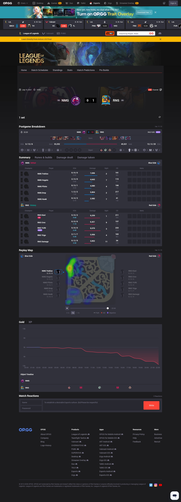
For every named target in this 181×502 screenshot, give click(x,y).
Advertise (158, 438)
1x (73, 313)
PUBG (73, 449)
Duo (73, 464)
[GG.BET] (109, 33)
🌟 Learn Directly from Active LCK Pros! (35, 39)
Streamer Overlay (78, 460)
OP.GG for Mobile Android (110, 434)
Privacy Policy (139, 434)
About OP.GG (46, 434)
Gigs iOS (103, 460)
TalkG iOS (103, 467)
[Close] (155, 12)
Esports (74, 471)
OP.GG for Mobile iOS (108, 438)
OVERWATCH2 (77, 445)
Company (44, 438)
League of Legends (79, 434)
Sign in (173, 3)
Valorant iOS (104, 453)
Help (135, 438)
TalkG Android (105, 464)
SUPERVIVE (76, 453)
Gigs (73, 475)
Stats (23, 3)
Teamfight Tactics (78, 438)
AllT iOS (102, 445)
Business (158, 434)
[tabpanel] (90, 203)
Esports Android (106, 471)
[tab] (25, 157)
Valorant (75, 441)
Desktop (74, 456)
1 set (22, 117)
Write (151, 405)
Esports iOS (104, 475)
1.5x (78, 313)
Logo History (46, 445)
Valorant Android (106, 449)
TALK (73, 467)
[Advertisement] (90, 80)
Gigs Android (104, 456)
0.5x (67, 313)
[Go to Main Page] (7, 3)
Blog (42, 441)
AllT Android (104, 441)
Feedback (137, 441)
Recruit (157, 441)
